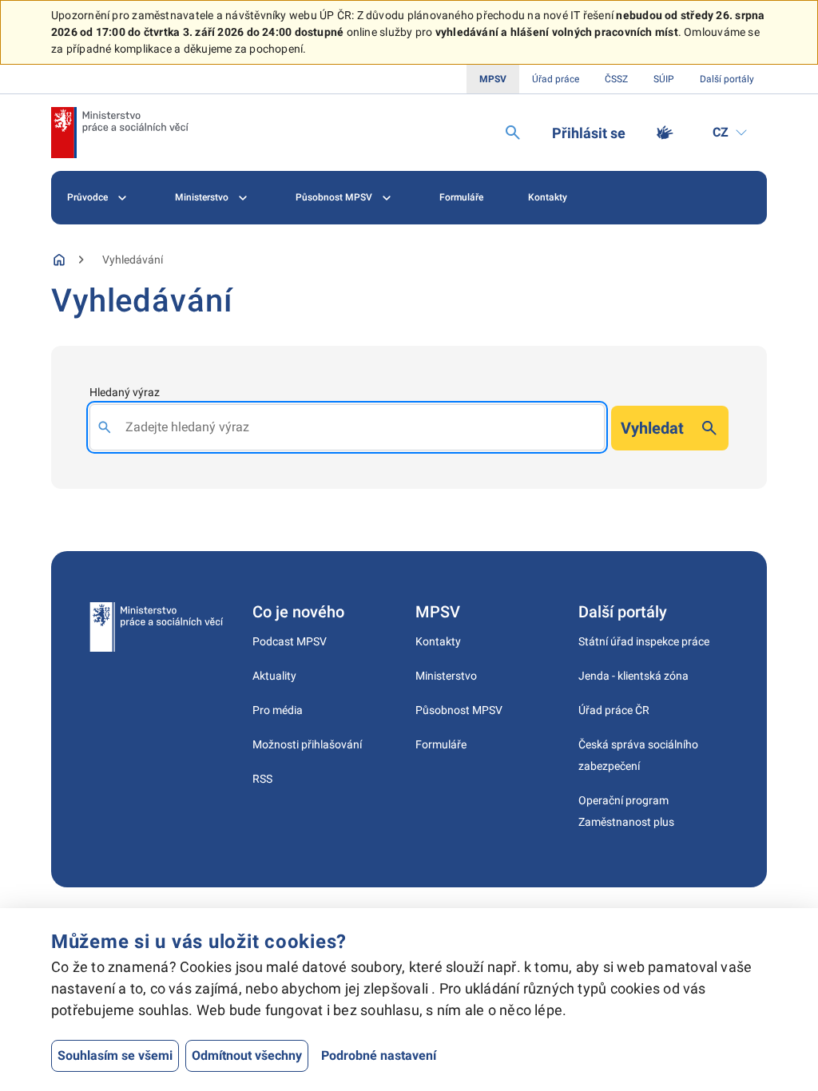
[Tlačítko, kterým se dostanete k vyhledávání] (513, 132)
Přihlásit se (588, 133)
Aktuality (274, 675)
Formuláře (461, 197)
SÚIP (663, 79)
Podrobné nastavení (378, 1055)
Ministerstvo (201, 197)
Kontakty (547, 197)
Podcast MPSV (289, 641)
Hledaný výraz (124, 392)
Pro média (277, 710)
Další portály (727, 79)
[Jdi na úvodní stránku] (120, 132)
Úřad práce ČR (613, 710)
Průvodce (87, 197)
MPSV (492, 79)
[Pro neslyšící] (664, 132)
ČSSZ (616, 79)
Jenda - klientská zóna (633, 675)
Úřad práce (555, 79)
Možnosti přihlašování (307, 744)
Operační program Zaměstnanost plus (626, 811)
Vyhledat (652, 428)
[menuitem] (98, 197)
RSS (262, 778)
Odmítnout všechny (247, 1055)
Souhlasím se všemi (115, 1055)
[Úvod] (59, 260)
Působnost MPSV (334, 197)
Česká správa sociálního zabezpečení (638, 755)
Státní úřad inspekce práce (643, 641)
